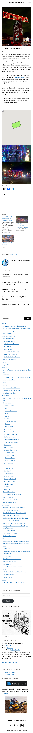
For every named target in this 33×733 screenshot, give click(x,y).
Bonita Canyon (8, 447)
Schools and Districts (9, 561)
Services (4, 367)
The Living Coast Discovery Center (14, 523)
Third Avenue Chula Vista (11, 515)
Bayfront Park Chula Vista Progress (15, 572)
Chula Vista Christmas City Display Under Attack (22, 225)
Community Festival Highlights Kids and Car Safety (16, 298)
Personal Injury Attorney (12, 390)
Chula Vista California (16, 2)
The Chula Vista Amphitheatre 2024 (14, 513)
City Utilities (7, 554)
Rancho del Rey (9, 476)
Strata (7, 413)
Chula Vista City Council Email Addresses (16, 541)
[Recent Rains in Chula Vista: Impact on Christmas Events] (9, 224)
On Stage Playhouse (9, 536)
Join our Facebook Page (10, 662)
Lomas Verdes (8, 466)
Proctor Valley (8, 474)
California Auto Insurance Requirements (17, 377)
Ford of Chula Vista (9, 492)
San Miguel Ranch (9, 463)
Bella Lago (7, 445)
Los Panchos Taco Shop (11, 352)
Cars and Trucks (7, 489)
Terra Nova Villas (9, 432)
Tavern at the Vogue (10, 354)
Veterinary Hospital (9, 393)
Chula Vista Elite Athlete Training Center (16, 518)
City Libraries (7, 564)
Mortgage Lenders (9, 380)
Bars (4, 362)
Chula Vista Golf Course (10, 510)
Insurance (6, 375)
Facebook (10, 648)
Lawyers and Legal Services (11, 388)
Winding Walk (8, 484)
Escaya (6, 408)
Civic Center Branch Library (13, 567)
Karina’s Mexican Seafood (12, 357)
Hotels (4, 580)
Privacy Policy (7, 333)
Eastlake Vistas (10, 458)
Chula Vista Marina (9, 531)
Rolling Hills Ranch (10, 479)
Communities (7, 403)
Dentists (5, 385)
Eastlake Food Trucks (9, 359)
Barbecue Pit (8, 346)
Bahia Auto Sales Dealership (12, 500)
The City (4, 538)
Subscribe (7, 601)
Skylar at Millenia (10, 421)
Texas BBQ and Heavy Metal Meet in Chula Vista (15, 276)
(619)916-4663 (15, 650)
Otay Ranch (7, 471)
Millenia (6, 419)
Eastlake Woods (10, 460)
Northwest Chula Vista (12, 440)
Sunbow (6, 487)
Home (4, 323)
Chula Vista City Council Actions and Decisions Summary (15, 283)
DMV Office (6, 548)
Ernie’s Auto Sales (8, 497)
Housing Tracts (9, 406)
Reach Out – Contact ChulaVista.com (14, 326)
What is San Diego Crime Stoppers (13, 582)
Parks (4, 569)
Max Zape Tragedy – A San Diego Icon (15, 304)
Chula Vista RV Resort (10, 533)
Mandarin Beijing (9, 341)
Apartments (7, 429)
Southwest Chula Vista (12, 442)
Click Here (9, 646)
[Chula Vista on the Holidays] (8, 238)
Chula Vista (13, 254)
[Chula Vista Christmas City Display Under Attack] (22, 219)
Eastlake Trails (9, 455)
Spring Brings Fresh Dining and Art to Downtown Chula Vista (15, 290)
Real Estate (5, 396)
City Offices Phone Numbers (12, 559)
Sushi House (8, 349)
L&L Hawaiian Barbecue (11, 344)
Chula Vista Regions (10, 437)
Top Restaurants (8, 339)
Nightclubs (6, 365)
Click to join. (6, 693)
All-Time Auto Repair (10, 502)
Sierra (7, 416)
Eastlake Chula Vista (10, 450)
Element (7, 424)
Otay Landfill (8, 556)
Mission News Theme (11, 730)
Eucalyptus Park (9, 575)
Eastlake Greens (10, 453)
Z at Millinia (9, 426)
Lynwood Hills (8, 468)
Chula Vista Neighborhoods (11, 434)
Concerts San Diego (9, 672)
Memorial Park (8, 577)
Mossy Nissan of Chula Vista (12, 494)
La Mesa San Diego (9, 675)
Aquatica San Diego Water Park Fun (14, 508)
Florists (5, 383)
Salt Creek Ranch (9, 481)
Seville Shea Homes (11, 411)
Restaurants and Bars (8, 336)
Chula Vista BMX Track (11, 521)
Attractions (5, 505)
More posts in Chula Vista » (24, 271)
